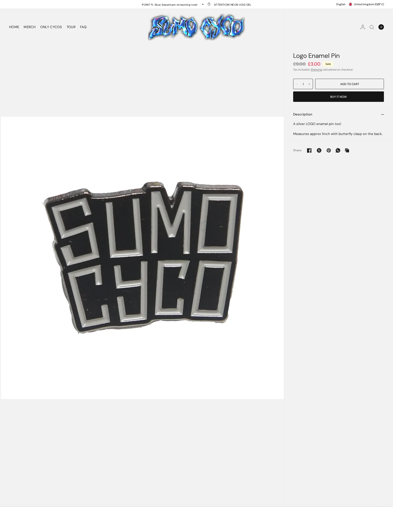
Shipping (316, 69)
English (340, 4)
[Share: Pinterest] (328, 150)
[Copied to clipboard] (347, 150)
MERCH (30, 27)
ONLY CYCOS (51, 27)
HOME (14, 27)
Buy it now (338, 97)
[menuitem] (15, 27)
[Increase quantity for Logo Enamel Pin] (309, 84)
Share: (297, 150)
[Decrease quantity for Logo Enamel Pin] (296, 84)
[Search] (371, 27)
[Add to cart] (349, 84)
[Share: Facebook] (309, 150)
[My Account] (362, 27)
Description (302, 114)
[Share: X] (319, 150)
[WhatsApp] (338, 150)
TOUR (71, 27)
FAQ (83, 27)
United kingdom (369, 4)
